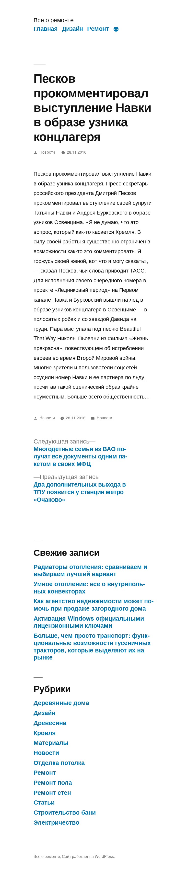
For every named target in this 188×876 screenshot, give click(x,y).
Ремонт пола (53, 782)
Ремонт (98, 28)
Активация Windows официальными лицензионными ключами (89, 622)
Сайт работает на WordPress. (88, 856)
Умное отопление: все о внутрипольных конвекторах (89, 587)
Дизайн (72, 28)
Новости (47, 152)
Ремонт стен (52, 792)
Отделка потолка (59, 762)
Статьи (44, 802)
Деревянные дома (61, 702)
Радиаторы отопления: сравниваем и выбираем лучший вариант (90, 570)
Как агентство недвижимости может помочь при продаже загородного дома (93, 604)
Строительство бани (65, 812)
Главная (46, 28)
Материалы (51, 742)
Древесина (50, 722)
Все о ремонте (54, 19)
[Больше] (116, 29)
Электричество (56, 822)
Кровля (45, 732)
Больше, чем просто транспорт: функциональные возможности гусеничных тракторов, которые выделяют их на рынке (92, 646)
